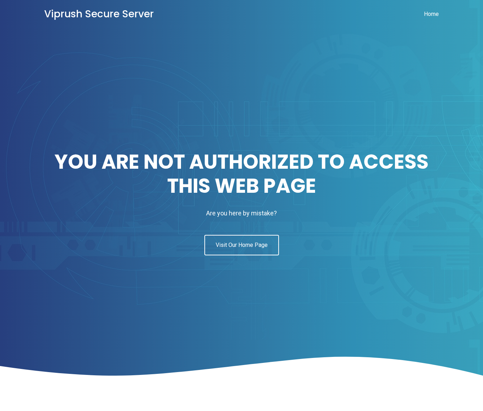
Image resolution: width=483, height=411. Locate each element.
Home (431, 14)
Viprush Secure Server (99, 14)
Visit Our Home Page (242, 245)
